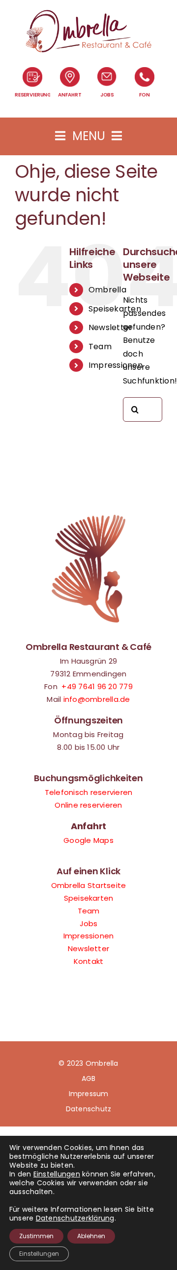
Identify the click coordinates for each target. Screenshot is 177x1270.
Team (100, 346)
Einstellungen (56, 1174)
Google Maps (88, 840)
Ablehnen (91, 1236)
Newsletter (110, 327)
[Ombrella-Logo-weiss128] (88, 13)
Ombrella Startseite (88, 885)
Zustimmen (36, 1236)
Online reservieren (88, 805)
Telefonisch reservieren (89, 792)
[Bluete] (88, 518)
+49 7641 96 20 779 (96, 686)
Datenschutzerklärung (75, 1218)
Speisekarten (114, 308)
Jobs (89, 923)
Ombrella (107, 289)
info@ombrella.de (96, 699)
